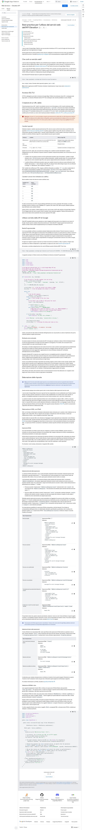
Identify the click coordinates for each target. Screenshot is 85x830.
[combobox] (61, 1)
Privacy (25, 827)
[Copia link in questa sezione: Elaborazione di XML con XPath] (42, 409)
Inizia (65, 5)
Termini (21, 827)
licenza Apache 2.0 (40, 783)
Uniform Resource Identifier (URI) (34, 130)
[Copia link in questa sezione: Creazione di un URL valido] (43, 103)
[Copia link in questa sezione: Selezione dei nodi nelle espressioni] (41, 471)
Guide (3, 8)
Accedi (81, 1)
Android (41, 810)
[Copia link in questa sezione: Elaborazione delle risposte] (43, 377)
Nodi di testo (50, 619)
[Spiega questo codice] (71, 78)
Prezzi (30, 1)
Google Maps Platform (37, 19)
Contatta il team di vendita (66, 812)
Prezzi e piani (63, 810)
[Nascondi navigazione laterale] (16, 827)
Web (41, 814)
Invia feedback (71, 25)
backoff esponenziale (64, 243)
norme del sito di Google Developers (64, 783)
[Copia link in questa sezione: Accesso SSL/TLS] (35, 93)
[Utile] (73, 20)
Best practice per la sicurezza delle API (27, 814)
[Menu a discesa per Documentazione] (43, 1)
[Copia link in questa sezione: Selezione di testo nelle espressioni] (41, 629)
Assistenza (63, 814)
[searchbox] (9, 13)
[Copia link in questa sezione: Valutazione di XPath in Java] (37, 685)
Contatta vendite (74, 5)
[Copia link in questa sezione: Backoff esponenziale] (36, 228)
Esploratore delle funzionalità (25, 812)
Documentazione (38, 1)
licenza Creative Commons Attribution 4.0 (64, 782)
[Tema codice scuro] (73, 78)
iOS (41, 812)
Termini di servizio (64, 816)
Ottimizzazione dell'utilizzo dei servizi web (28, 816)
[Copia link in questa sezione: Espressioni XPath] (32, 428)
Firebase (48, 821)
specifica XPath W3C (49, 681)
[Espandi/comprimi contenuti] (31, 31)
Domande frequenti (23, 810)
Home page (24, 19)
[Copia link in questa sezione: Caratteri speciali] (33, 126)
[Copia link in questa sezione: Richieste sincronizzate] (37, 338)
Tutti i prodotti (74, 821)
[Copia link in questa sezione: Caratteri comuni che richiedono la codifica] (49, 177)
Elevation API (16, 6)
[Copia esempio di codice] (75, 78)
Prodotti (25, 1)
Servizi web (42, 816)
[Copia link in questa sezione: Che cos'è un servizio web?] (43, 59)
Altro (48, 1)
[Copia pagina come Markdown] (44, 27)
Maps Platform (14, 2)
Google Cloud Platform (57, 821)
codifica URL (58, 112)
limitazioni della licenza (40, 66)
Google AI (67, 821)
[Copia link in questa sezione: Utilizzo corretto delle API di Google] (49, 218)
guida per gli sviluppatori (43, 54)
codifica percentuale (68, 112)
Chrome (42, 821)
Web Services (6, 6)
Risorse (8, 8)
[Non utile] (75, 20)
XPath (61, 404)
